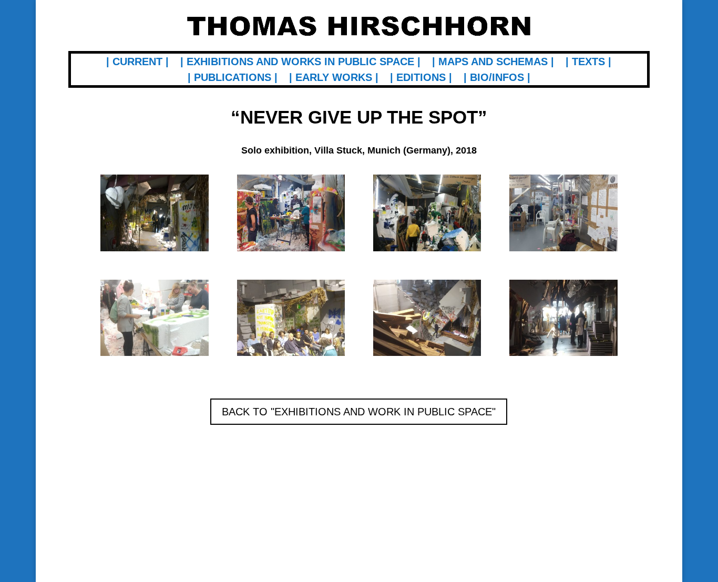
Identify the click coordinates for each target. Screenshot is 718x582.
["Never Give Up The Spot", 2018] (154, 251)
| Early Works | (333, 78)
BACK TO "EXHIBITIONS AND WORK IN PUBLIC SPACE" (359, 411)
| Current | (137, 62)
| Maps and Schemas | (493, 62)
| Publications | (233, 78)
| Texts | (588, 62)
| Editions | (421, 78)
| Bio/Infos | (497, 78)
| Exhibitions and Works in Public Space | (300, 62)
